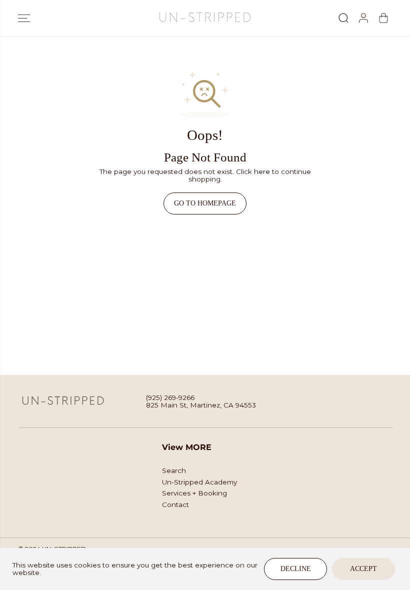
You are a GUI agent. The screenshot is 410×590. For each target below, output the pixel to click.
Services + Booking (194, 493)
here (262, 172)
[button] (24, 18)
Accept (363, 568)
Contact (175, 504)
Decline (295, 568)
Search (174, 470)
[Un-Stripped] (205, 18)
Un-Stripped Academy (199, 482)
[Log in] (363, 18)
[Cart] (383, 18)
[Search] (343, 18)
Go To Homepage (205, 203)
